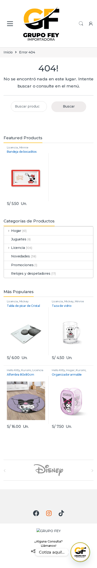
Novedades (20, 256)
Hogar (16, 231)
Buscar (69, 106)
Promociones (22, 265)
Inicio (8, 52)
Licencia (12, 147)
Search (81, 23)
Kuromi (26, 370)
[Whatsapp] (80, 552)
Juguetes (18, 239)
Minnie (23, 147)
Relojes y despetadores (30, 273)
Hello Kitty (13, 370)
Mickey (23, 301)
